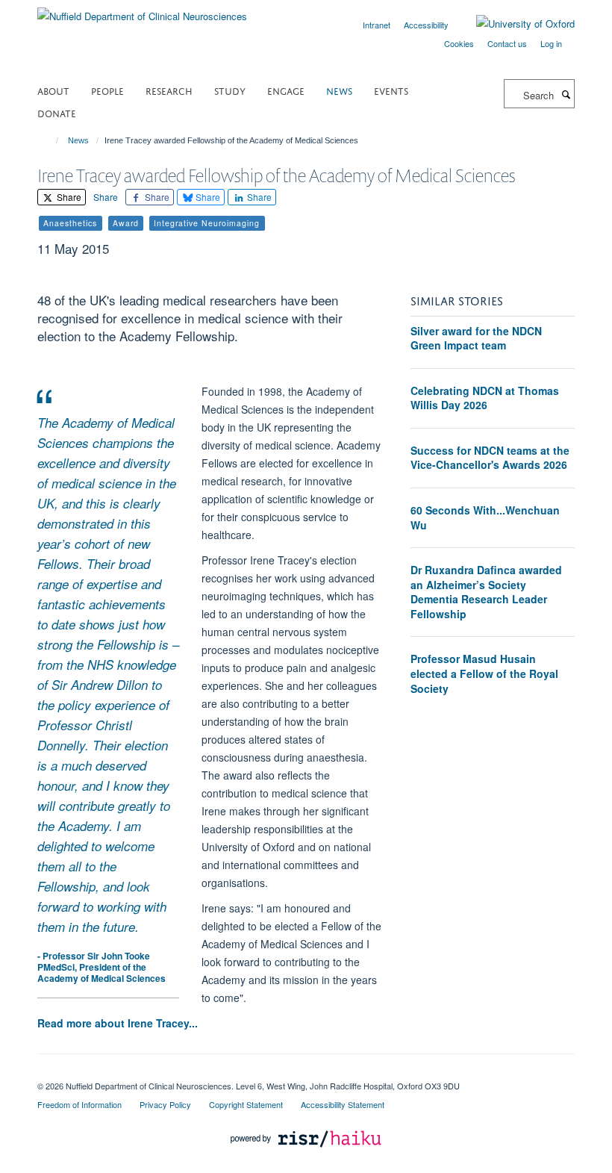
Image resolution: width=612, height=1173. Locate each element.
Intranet (376, 25)
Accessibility (426, 25)
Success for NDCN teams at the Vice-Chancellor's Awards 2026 (489, 458)
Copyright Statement (246, 1104)
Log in (551, 43)
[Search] (566, 94)
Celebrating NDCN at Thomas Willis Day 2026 (484, 398)
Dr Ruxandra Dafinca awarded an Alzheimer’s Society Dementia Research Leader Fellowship (486, 591)
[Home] (50, 140)
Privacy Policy (165, 1104)
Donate (56, 112)
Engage (286, 90)
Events (391, 90)
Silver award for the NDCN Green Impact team (476, 338)
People (107, 90)
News (339, 90)
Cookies (459, 43)
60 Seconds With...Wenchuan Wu (485, 517)
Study (230, 90)
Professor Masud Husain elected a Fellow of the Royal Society (484, 673)
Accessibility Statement (342, 1104)
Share (67, 196)
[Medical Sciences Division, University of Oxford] (306, 1073)
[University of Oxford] (514, 24)
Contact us (507, 43)
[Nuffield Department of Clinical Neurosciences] (142, 11)
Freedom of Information (79, 1104)
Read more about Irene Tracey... (117, 1022)
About (53, 90)
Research (169, 90)
